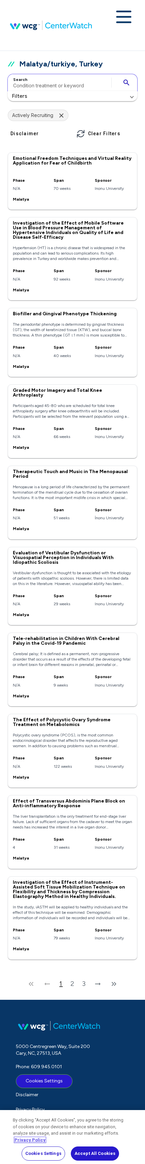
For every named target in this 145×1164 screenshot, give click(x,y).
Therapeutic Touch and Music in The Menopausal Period (70, 474)
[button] (72, 96)
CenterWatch (51, 25)
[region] (72, 1137)
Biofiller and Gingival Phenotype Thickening (65, 314)
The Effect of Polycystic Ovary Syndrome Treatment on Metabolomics (62, 722)
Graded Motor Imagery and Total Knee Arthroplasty (57, 392)
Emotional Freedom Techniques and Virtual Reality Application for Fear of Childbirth (72, 160)
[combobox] (58, 82)
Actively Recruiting (32, 115)
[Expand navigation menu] (124, 17)
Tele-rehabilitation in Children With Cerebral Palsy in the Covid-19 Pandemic (66, 641)
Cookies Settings (44, 1081)
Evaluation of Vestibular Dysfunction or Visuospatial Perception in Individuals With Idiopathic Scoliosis (63, 557)
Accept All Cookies (95, 1153)
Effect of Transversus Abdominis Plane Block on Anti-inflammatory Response (69, 803)
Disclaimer (27, 1095)
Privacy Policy (30, 1109)
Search (20, 79)
